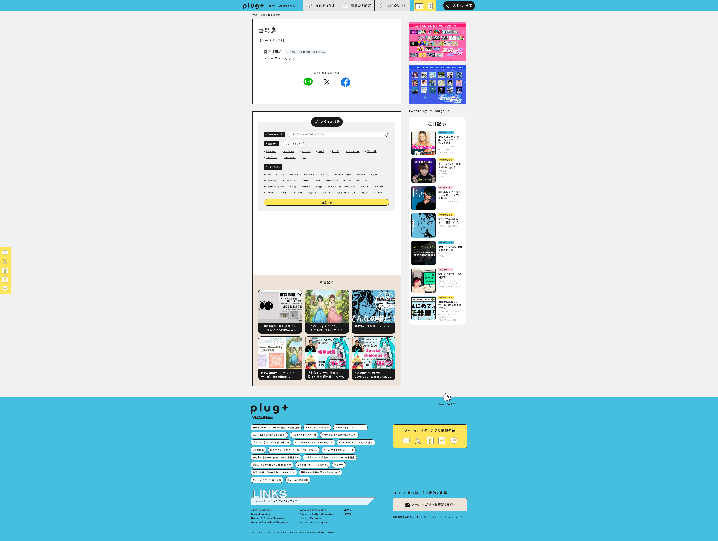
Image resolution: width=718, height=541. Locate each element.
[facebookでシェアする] (345, 82)
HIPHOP (333, 180)
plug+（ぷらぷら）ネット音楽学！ (269, 435)
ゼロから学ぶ (325, 5)
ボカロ (365, 186)
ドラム (376, 174)
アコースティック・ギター (342, 186)
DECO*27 (289, 157)
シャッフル (295, 144)
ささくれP (271, 151)
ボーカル (310, 174)
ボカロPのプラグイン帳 (304, 435)
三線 (294, 186)
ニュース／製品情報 (298, 480)
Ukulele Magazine (311, 518)
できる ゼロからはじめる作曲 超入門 (272, 465)
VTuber (270, 192)
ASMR (380, 186)
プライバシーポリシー (427, 517)
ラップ (321, 151)
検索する (326, 202)
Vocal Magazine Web (313, 509)
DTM (308, 180)
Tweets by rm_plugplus (429, 111)
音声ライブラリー (347, 192)
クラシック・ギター (275, 186)
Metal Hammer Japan (313, 522)
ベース (362, 174)
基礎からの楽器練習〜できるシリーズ (320, 472)
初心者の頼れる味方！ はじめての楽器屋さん (449, 304)
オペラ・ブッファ (281, 58)
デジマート (350, 514)
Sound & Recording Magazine (269, 522)
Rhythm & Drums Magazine (268, 518)
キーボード (271, 180)
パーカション (291, 180)
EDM (348, 180)
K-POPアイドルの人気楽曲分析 (356, 442)
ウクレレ (362, 180)
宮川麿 (335, 151)
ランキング (288, 151)
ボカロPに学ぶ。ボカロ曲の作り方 (450, 248)
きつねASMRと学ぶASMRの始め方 (449, 166)
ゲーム (378, 192)
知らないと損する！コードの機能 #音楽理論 (276, 427)
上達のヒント (396, 5)
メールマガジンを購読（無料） (433, 504)
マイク (285, 192)
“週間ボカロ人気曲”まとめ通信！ (339, 435)
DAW (299, 192)
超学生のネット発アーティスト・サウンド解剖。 (449, 194)
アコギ (325, 174)
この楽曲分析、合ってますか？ (312, 465)
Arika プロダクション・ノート (338, 450)
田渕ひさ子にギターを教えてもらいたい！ (274, 472)
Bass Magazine (260, 514)
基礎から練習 (361, 5)
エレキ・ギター (344, 174)
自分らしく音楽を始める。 (282, 5)
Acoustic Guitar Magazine (316, 514)
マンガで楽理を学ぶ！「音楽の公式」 (449, 221)
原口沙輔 (372, 151)
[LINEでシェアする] (308, 82)
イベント (306, 151)
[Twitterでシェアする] (327, 82)
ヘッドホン (271, 157)
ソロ (268, 174)
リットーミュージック (451, 517)
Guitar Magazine (261, 509)
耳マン (348, 509)
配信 (320, 186)
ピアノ (295, 174)
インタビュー (352, 151)
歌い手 (313, 192)
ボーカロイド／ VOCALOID (350, 427)
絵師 (365, 192)
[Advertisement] (358, 242)
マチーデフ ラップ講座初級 (267, 480)
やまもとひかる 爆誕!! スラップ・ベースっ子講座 (449, 139)
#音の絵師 (258, 450)
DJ (304, 157)
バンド (281, 174)
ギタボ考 (339, 465)
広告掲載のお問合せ (404, 517)
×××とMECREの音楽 (317, 427)
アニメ (327, 192)
